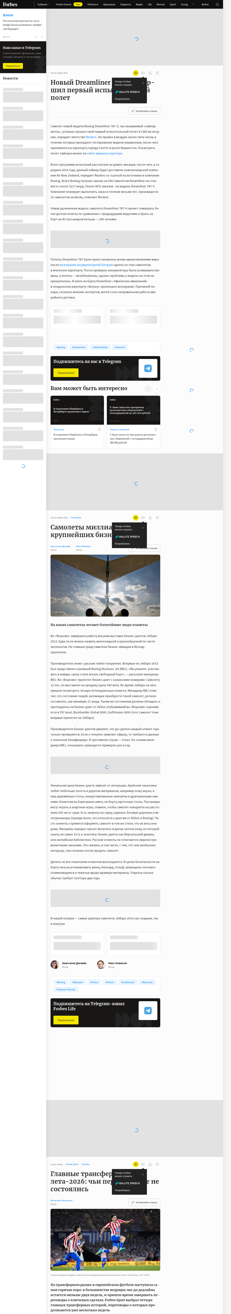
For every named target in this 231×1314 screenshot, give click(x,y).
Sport (173, 4)
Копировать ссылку (146, 99)
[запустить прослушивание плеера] (143, 61)
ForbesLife (59, 1102)
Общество (59, 388)
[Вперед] (166, 277)
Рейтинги (93, 4)
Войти (205, 4)
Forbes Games (68, 4)
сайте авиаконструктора (104, 142)
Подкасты (125, 4)
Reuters (91, 125)
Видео (139, 4)
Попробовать (122, 87)
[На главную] (10, 4)
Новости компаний (119, 388)
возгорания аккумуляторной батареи (86, 224)
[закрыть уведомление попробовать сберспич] (143, 71)
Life (150, 4)
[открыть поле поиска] (217, 4)
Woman (161, 4)
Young (184, 4)
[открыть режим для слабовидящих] (136, 61)
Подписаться (66, 332)
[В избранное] (99, 389)
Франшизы (109, 4)
